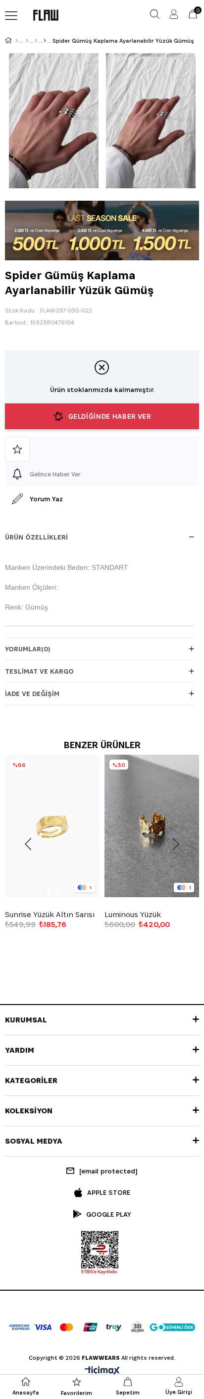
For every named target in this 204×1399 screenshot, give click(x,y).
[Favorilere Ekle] (102, 449)
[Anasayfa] (16, 41)
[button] (49, 891)
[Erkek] (27, 41)
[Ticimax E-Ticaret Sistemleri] (102, 1371)
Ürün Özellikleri (36, 537)
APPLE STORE (108, 1192)
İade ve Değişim (32, 693)
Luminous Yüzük (132, 915)
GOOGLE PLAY (108, 1214)
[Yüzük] (45, 41)
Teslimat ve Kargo (39, 671)
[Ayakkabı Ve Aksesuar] (36, 41)
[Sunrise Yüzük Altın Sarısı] (52, 826)
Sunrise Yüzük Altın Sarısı (50, 915)
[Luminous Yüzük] (151, 826)
